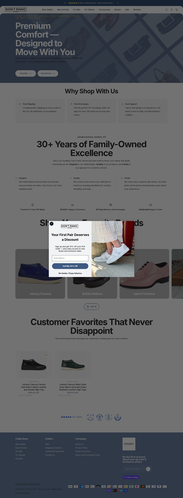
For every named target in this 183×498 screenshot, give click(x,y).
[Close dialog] (51, 224)
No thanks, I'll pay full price (70, 273)
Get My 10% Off (70, 266)
